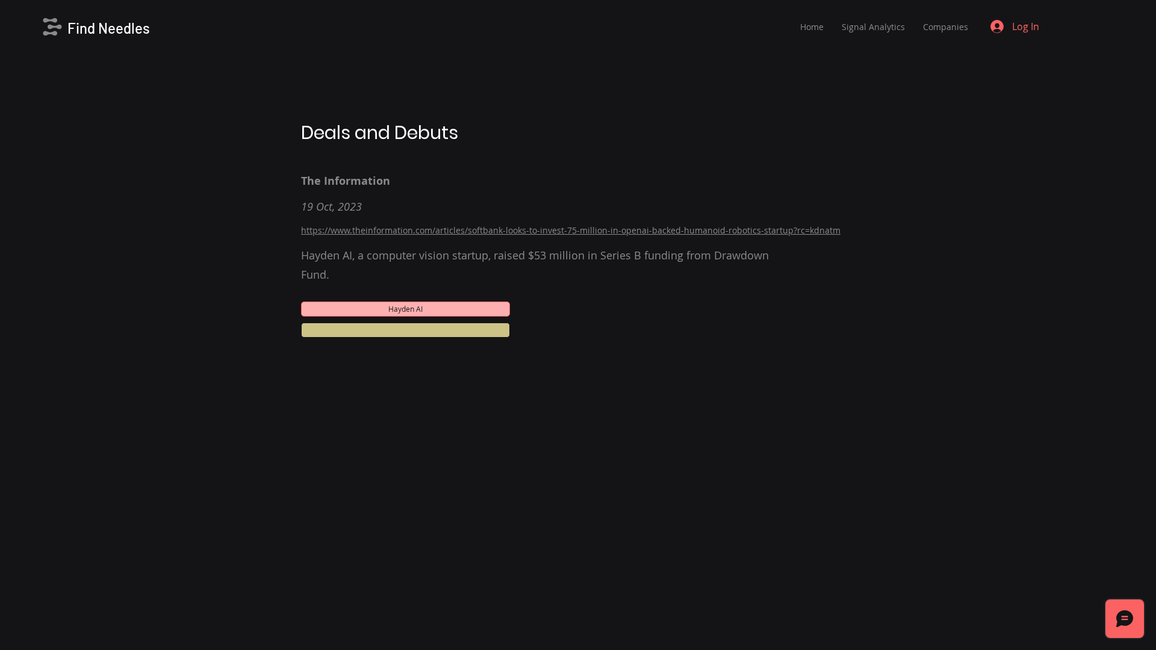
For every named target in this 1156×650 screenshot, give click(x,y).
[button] (405, 330)
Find (82, 28)
